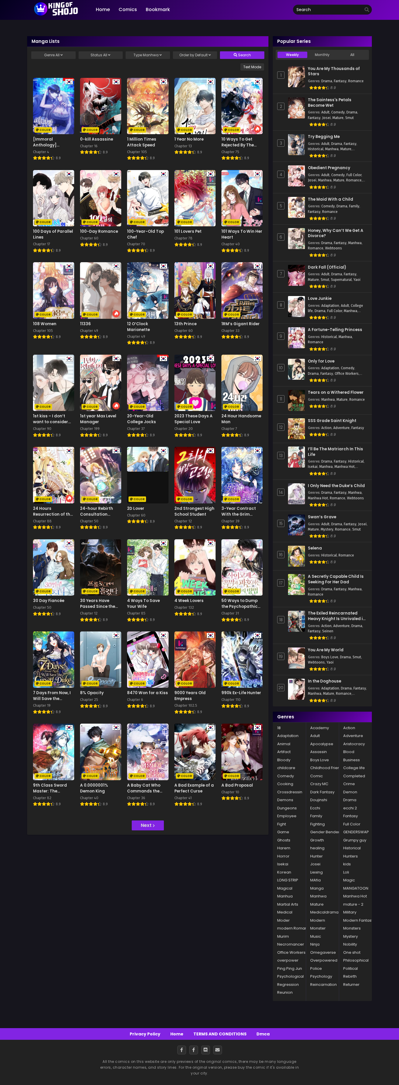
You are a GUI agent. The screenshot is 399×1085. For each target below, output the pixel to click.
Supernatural (341, 280)
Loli (346, 872)
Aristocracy (354, 744)
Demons (285, 800)
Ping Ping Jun (289, 968)
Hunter (316, 856)
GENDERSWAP (356, 832)
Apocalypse (321, 744)
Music (315, 936)
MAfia (315, 880)
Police (316, 968)
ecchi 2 (350, 808)
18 (279, 728)
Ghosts (283, 840)
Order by (193, 54)
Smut (349, 118)
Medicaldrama (324, 912)
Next (147, 825)
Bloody (283, 760)
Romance (356, 81)
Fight (281, 824)
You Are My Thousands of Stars (334, 71)
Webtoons (333, 248)
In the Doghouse (324, 681)
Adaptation (330, 306)
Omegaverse (323, 952)
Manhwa (332, 149)
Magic (349, 880)
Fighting (317, 824)
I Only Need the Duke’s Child (336, 486)
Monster (318, 928)
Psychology (321, 976)
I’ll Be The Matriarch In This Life (335, 452)
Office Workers (347, 374)
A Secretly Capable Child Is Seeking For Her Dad (336, 579)
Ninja (315, 944)
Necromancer (290, 944)
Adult (325, 112)
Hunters (350, 856)
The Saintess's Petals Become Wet (329, 102)
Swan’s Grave (322, 517)
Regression (288, 984)
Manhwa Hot (344, 467)
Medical (284, 912)
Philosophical (356, 960)
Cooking (285, 784)
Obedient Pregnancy (329, 168)
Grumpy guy (354, 840)
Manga (317, 888)
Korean (284, 872)
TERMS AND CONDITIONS (220, 1034)
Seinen (327, 631)
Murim (283, 936)
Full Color (353, 175)
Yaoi (356, 280)
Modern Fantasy (358, 920)
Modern (317, 920)
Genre (52, 54)
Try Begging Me (324, 136)
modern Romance (294, 928)
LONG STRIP (287, 880)
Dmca (263, 1034)
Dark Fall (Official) (327, 267)
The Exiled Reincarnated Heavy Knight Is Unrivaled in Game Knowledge (336, 616)
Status (99, 54)
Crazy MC (319, 784)
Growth (317, 840)
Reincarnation (323, 984)
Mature (338, 118)
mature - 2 (353, 904)
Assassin (318, 752)
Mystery (327, 529)
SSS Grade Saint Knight (332, 421)
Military (349, 912)
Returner (351, 984)
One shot (351, 952)
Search (244, 54)
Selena (315, 548)
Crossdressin (289, 792)
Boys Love (329, 657)
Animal (283, 744)
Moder (283, 920)
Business (351, 760)
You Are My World (326, 650)
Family (354, 206)
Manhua (285, 896)
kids (347, 864)
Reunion (285, 992)
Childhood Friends (327, 768)
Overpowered (323, 960)
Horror (283, 856)
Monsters (352, 928)
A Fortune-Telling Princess (335, 329)
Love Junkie (320, 298)
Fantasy (340, 81)
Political (350, 968)
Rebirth (350, 976)
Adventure (341, 428)
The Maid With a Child (330, 199)
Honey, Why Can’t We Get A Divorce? (335, 233)
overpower (288, 960)
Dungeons (287, 808)
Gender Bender (325, 832)
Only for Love (321, 361)
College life (354, 768)
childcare (286, 768)
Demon (350, 792)
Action (326, 428)
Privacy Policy (145, 1034)
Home (176, 1034)
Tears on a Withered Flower (336, 392)
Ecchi (315, 808)
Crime (349, 784)
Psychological (290, 976)
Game (283, 832)
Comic (316, 776)
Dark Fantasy (322, 792)
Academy (319, 728)
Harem (283, 848)
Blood (348, 752)
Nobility (350, 944)
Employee (286, 816)
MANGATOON (355, 888)
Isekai (313, 467)
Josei (326, 118)
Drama (326, 81)
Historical (315, 149)
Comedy (338, 112)
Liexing (316, 872)
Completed (354, 776)
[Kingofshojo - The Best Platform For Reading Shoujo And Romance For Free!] (56, 15)
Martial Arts (287, 904)
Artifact (284, 752)
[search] (366, 10)
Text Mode (252, 66)
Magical (284, 888)
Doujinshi (318, 800)
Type (146, 54)
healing (317, 848)
